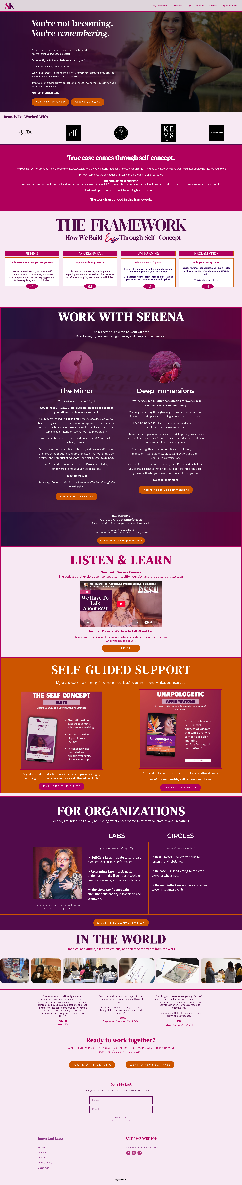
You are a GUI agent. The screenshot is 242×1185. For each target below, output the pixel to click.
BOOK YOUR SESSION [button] (76, 496)
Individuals (177, 5)
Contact (213, 5)
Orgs (189, 5)
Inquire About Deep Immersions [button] (165, 489)
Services (42, 1147)
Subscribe (121, 1117)
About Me (43, 1152)
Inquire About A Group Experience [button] (121, 540)
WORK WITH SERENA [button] (92, 1064)
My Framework (160, 5)
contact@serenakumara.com (142, 1147)
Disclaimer (43, 1167)
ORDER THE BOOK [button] (180, 787)
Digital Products (229, 5)
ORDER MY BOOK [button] (88, 102)
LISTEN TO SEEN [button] (121, 648)
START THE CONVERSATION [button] (121, 922)
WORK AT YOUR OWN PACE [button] (150, 1065)
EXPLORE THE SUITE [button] (62, 786)
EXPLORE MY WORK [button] (50, 102)
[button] (128, 1153)
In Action (200, 5)
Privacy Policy (45, 1162)
